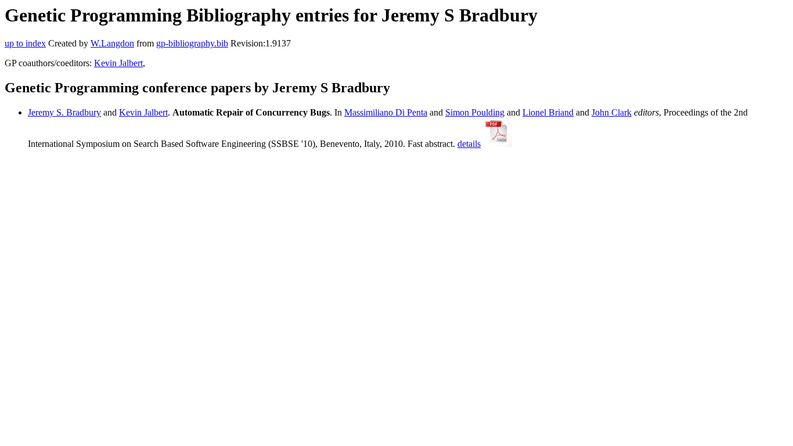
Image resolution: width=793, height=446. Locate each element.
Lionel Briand (548, 112)
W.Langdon (112, 43)
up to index (25, 43)
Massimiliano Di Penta (385, 112)
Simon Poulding (474, 112)
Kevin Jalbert (118, 63)
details (469, 144)
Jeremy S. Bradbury (64, 112)
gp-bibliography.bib (192, 43)
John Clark (612, 112)
